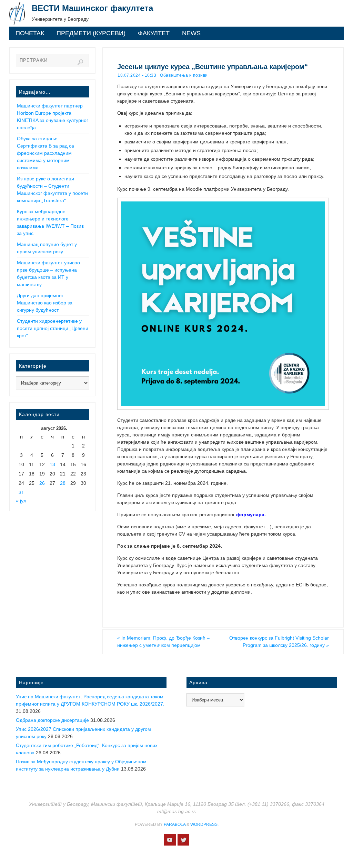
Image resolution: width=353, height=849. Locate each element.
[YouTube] (170, 840)
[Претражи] (80, 62)
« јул (21, 500)
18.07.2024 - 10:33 (137, 75)
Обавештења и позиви (184, 75)
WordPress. (204, 824)
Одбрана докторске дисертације (52, 720)
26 (42, 483)
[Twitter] (183, 840)
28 (62, 483)
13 (52, 464)
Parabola (174, 824)
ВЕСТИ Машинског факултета (92, 8)
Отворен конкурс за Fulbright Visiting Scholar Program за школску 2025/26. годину (279, 641)
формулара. (251, 514)
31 (21, 492)
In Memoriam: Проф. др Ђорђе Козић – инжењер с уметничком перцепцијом (163, 641)
